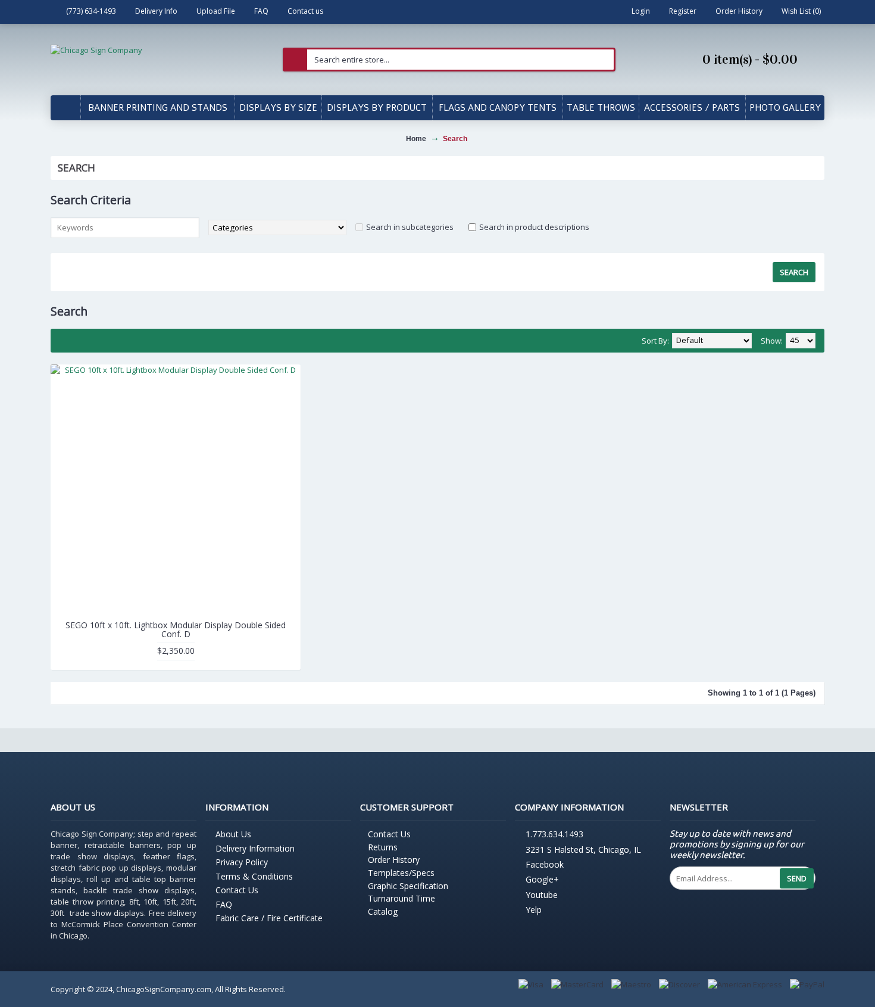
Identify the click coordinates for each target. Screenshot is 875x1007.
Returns (383, 847)
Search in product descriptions (534, 227)
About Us (233, 834)
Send (797, 878)
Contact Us (236, 890)
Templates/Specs (401, 872)
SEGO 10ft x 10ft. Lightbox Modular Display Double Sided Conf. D (175, 629)
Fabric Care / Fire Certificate (269, 918)
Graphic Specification (408, 885)
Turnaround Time (401, 898)
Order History (394, 859)
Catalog (383, 911)
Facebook (545, 864)
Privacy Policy (241, 862)
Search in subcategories (410, 227)
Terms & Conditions (254, 876)
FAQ (223, 904)
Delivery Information (255, 848)
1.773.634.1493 (554, 834)
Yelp (534, 910)
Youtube (542, 894)
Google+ (542, 880)
